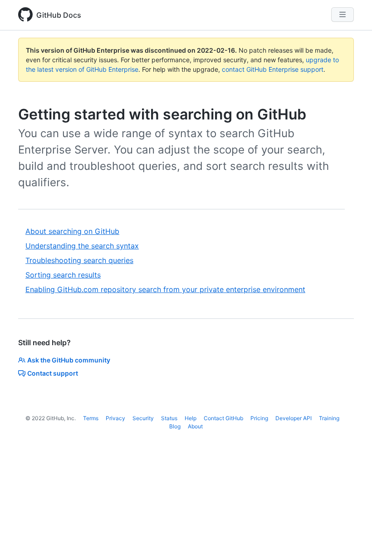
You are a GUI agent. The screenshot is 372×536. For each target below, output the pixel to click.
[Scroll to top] (352, 516)
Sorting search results (63, 274)
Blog (175, 426)
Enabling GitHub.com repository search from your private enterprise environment (165, 289)
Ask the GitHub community (68, 360)
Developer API (293, 418)
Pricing (259, 418)
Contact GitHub (223, 418)
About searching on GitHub (72, 231)
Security (143, 418)
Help (190, 418)
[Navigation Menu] (342, 14)
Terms (90, 418)
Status (169, 418)
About (195, 426)
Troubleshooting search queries (79, 260)
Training (329, 418)
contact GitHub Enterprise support (272, 69)
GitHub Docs (58, 15)
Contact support (52, 373)
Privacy (115, 418)
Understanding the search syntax (82, 245)
